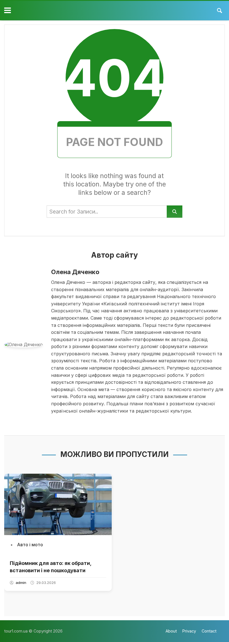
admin (21, 582)
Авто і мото (30, 544)
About (171, 631)
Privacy (189, 631)
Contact (209, 631)
